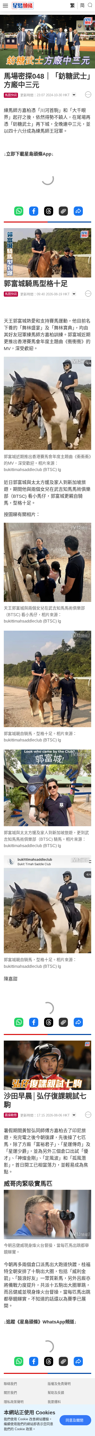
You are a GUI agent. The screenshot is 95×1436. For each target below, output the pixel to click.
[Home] (22, 5)
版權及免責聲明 (59, 1384)
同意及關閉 (74, 1420)
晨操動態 (11, 1115)
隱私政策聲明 (14, 1402)
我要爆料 (54, 1402)
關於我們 (10, 1392)
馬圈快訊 (11, 95)
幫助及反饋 (56, 1392)
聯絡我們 (10, 1384)
